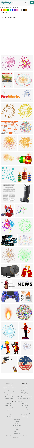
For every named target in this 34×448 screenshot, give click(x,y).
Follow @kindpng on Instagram (24, 396)
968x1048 (20, 118)
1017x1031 (5, 371)
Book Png (17, 429)
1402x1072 (21, 245)
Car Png (17, 421)
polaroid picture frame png (9, 387)
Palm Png (24, 403)
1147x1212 (5, 118)
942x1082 (24, 354)
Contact (25, 387)
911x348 (4, 101)
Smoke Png (24, 409)
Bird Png (17, 423)
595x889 (4, 87)
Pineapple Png (17, 425)
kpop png (9, 394)
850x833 (20, 232)
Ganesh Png (17, 431)
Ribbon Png (9, 411)
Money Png (17, 419)
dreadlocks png (9, 398)
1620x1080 (5, 302)
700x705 (4, 70)
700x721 (20, 70)
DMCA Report (24, 391)
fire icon (17, 15)
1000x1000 (18, 216)
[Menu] (32, 2)
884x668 (4, 133)
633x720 (24, 277)
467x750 (22, 339)
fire (7, 15)
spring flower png (9, 391)
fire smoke (8, 17)
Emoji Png (17, 427)
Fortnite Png (25, 417)
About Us (24, 385)
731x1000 (20, 202)
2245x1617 (5, 354)
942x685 (4, 277)
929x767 (17, 87)
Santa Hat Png (9, 407)
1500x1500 (25, 302)
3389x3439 (21, 150)
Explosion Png (24, 415)
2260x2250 (19, 320)
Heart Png (9, 417)
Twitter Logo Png (9, 405)
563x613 (24, 101)
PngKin (9, 413)
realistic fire (24, 15)
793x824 (4, 182)
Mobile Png (9, 415)
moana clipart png (9, 396)
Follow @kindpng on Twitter (24, 398)
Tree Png (24, 407)
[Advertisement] (17, 36)
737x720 (22, 133)
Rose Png (9, 409)
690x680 (4, 232)
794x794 (4, 164)
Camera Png (25, 405)
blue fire (11, 15)
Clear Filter (4, 12)
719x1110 (4, 320)
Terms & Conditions (25, 389)
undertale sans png (9, 389)
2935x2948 (21, 262)
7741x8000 (21, 182)
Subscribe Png (9, 403)
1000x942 (4, 150)
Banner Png (17, 433)
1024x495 (20, 288)
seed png (9, 385)
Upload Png (25, 394)
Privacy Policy (24, 393)
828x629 (18, 164)
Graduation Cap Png (25, 413)
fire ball (15, 17)
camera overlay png (9, 393)
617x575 (4, 216)
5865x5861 (5, 339)
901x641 (4, 245)
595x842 (4, 202)
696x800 (4, 262)
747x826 (21, 371)
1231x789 (4, 288)
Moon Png (24, 411)
